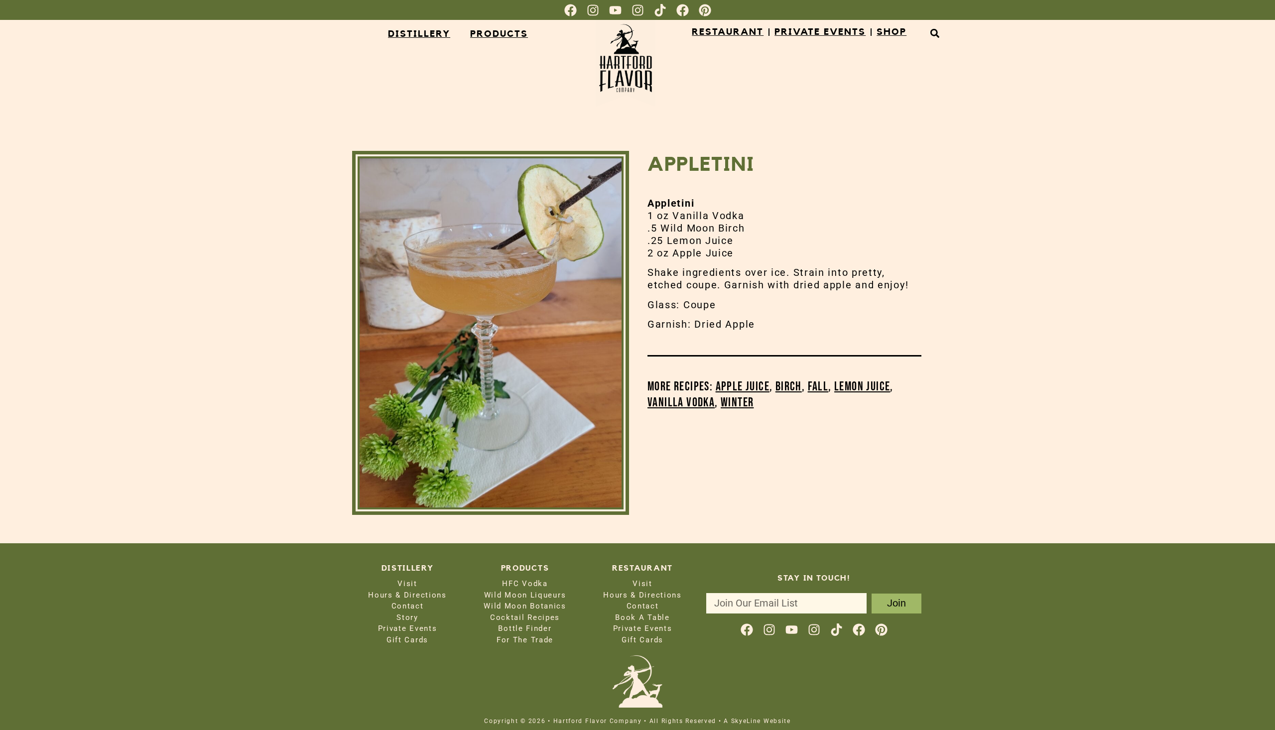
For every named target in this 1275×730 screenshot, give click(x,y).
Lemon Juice (862, 386)
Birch (788, 386)
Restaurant (728, 32)
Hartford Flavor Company (482, 68)
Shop (891, 32)
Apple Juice (742, 386)
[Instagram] (593, 10)
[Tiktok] (660, 10)
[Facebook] (570, 10)
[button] (934, 33)
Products (499, 34)
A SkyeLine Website (757, 721)
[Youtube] (615, 10)
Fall (818, 386)
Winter (737, 402)
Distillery (419, 34)
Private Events (820, 32)
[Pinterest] (705, 10)
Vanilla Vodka (681, 402)
